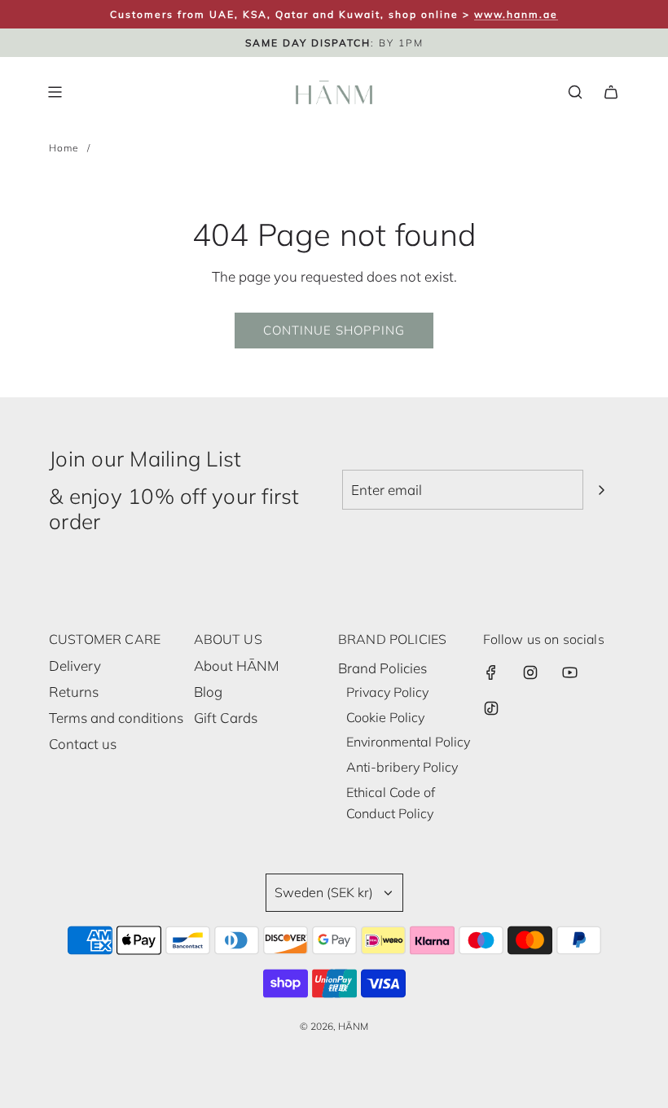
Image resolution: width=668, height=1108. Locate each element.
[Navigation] (55, 92)
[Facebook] (491, 672)
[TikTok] (491, 708)
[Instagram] (530, 672)
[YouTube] (569, 672)
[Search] (575, 92)
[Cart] (611, 92)
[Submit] (601, 490)
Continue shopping (334, 330)
